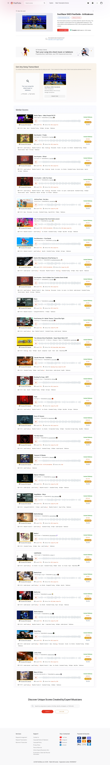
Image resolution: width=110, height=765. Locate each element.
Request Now (62, 30)
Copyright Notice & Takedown (40, 740)
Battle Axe (37, 592)
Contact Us (36, 737)
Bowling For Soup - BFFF (41, 377)
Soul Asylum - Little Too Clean (43, 178)
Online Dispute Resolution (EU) (41, 750)
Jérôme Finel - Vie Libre (41, 199)
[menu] (8, 2)
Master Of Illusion (39, 475)
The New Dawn (38, 436)
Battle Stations (38, 611)
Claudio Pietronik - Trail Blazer (43, 357)
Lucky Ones (37, 653)
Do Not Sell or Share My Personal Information (41, 753)
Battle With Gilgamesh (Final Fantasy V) (46, 258)
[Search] (44, 3)
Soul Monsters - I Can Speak (42, 238)
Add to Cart (88, 122)
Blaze (35, 299)
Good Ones (37, 631)
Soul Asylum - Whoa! (40, 156)
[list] (97, 3)
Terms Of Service (37, 747)
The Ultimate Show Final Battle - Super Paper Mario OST (51, 338)
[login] (101, 3)
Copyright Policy (37, 742)
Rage (35, 397)
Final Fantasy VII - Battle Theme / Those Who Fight (49, 318)
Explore (61, 711)
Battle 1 (36, 533)
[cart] (92, 3)
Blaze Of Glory (38, 672)
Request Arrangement (21, 737)
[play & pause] (36, 120)
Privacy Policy (36, 745)
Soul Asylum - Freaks (40, 135)
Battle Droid (37, 572)
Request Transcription (21, 740)
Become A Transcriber (21, 742)
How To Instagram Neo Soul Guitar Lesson (47, 219)
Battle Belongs (38, 514)
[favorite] (88, 3)
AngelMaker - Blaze (40, 494)
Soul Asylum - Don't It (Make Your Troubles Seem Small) (51, 277)
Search (47, 711)
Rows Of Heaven (39, 416)
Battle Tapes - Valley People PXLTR (44, 115)
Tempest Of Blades (40, 455)
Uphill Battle (37, 553)
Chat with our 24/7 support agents (55, 39)
